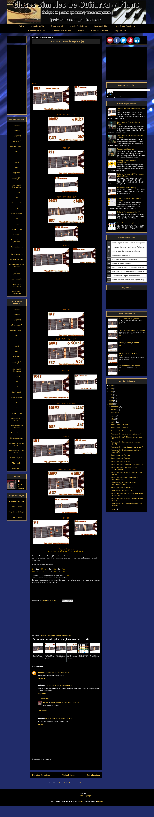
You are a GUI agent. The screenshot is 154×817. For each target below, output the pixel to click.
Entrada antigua (93, 775)
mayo (113, 509)
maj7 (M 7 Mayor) (16, 146)
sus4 (16, 157)
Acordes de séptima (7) (64, 635)
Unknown (41, 672)
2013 (111, 401)
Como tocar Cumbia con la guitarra (126, 251)
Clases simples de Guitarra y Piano (31, 4)
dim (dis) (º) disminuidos (17, 370)
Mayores (17, 125)
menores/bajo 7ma (16, 279)
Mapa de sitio (120, 30)
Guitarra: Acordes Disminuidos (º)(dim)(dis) (129, 247)
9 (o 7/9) (17, 192)
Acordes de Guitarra (78, 26)
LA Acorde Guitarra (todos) (129, 342)
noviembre (115, 407)
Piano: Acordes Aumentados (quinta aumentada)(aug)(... (123, 483)
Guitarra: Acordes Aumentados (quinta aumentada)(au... (124, 478)
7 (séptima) (17, 136)
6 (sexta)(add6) (16, 213)
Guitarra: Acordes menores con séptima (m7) (127, 464)
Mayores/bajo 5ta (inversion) (16, 248)
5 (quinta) (16, 357)
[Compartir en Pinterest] (72, 601)
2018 (111, 389)
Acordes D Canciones (16, 501)
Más (120, 323)
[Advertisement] (66, 62)
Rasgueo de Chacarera (125, 149)
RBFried (80, 801)
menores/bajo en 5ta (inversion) (16, 273)
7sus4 (17, 162)
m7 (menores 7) (16, 325)
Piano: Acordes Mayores (121, 263)
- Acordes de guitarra (47, 635)
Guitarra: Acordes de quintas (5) (128, 212)
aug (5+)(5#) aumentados (16, 363)
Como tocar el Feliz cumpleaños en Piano (128, 267)
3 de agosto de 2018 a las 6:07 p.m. (58, 672)
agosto (113, 416)
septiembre (115, 413)
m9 (17, 208)
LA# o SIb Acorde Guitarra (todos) (132, 330)
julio (112, 419)
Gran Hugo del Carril (16, 512)
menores (17, 130)
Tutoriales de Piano (36, 30)
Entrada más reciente (41, 775)
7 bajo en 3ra (16, 463)
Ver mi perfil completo (21, 486)
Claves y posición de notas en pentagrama (128, 243)
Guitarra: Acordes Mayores (120, 455)
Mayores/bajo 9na (16, 259)
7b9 (16, 197)
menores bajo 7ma (16, 458)
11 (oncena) (16, 234)
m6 (17, 218)
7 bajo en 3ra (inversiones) (16, 285)
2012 (111, 404)
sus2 (16, 151)
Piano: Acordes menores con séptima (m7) (126, 434)
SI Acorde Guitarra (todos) (126, 187)
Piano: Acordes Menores (119, 428)
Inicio (21, 26)
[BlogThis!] (65, 601)
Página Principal (69, 775)
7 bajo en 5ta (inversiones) (16, 292)
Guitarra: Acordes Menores (120, 458)
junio (113, 422)
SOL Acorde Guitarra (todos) (129, 366)
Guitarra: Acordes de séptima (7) (122, 461)
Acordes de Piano (101, 26)
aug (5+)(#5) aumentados (16, 179)
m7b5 (17, 224)
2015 (111, 395)
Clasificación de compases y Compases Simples (130, 271)
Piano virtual (57, 26)
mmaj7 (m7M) (17, 229)
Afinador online (38, 26)
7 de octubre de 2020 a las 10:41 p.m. (58, 685)
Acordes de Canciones (125, 26)
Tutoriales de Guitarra (61, 30)
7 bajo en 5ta (16, 468)
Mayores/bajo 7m (16, 254)
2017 (111, 392)
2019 (111, 385)
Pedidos (81, 30)
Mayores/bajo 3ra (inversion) (16, 241)
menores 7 (17, 141)
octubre (114, 410)
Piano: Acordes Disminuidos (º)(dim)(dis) (128, 280)
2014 (111, 398)
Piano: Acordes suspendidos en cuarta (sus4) (127, 447)
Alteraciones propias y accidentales (126, 276)
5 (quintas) (17, 173)
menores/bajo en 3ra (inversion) (16, 265)
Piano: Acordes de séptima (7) (128, 223)
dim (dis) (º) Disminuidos (16, 186)
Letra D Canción (17, 507)
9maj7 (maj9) (16, 203)
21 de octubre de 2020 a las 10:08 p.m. (65, 702)
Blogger (100, 801)
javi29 (45, 702)
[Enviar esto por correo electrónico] (63, 601)
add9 (16, 167)
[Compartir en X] (67, 601)
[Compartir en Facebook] (69, 601)
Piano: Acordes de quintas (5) (121, 490)
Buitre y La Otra (16, 517)
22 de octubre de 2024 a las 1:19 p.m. (58, 718)
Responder (42, 678)
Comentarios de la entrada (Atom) (71, 783)
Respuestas (44, 698)
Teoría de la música (99, 30)
